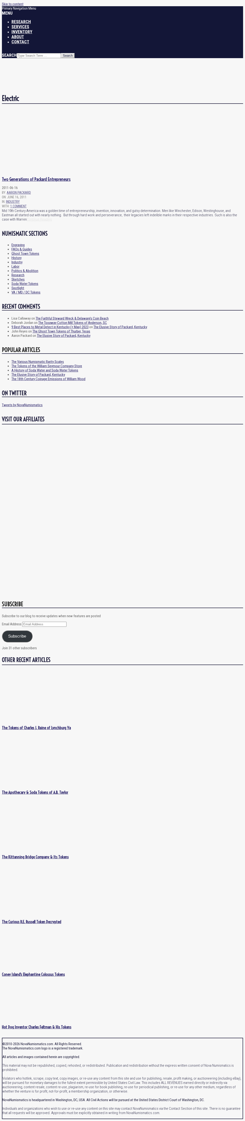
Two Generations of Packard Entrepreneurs (36, 179)
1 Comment (18, 206)
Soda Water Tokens (24, 284)
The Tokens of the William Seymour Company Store (46, 366)
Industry (13, 202)
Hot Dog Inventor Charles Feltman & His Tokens (36, 1026)
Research (17, 275)
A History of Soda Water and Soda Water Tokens (44, 370)
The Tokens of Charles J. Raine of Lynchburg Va (36, 727)
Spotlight (17, 288)
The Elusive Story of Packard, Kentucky (120, 327)
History (16, 258)
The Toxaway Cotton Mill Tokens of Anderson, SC (72, 323)
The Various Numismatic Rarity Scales (37, 362)
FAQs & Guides (21, 249)
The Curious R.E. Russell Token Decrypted (31, 921)
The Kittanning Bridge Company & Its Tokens (35, 856)
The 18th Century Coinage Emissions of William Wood (48, 379)
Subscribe (17, 636)
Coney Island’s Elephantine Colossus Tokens (33, 974)
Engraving (18, 245)
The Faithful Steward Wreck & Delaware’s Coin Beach (72, 318)
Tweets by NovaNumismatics (22, 405)
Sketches (18, 279)
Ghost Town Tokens (25, 253)
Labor (15, 266)
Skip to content (12, 4)
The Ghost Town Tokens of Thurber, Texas (61, 331)
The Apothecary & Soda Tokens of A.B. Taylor (35, 792)
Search (9, 55)
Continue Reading (39, 219)
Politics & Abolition (24, 271)
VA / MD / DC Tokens (25, 292)
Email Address (12, 624)
